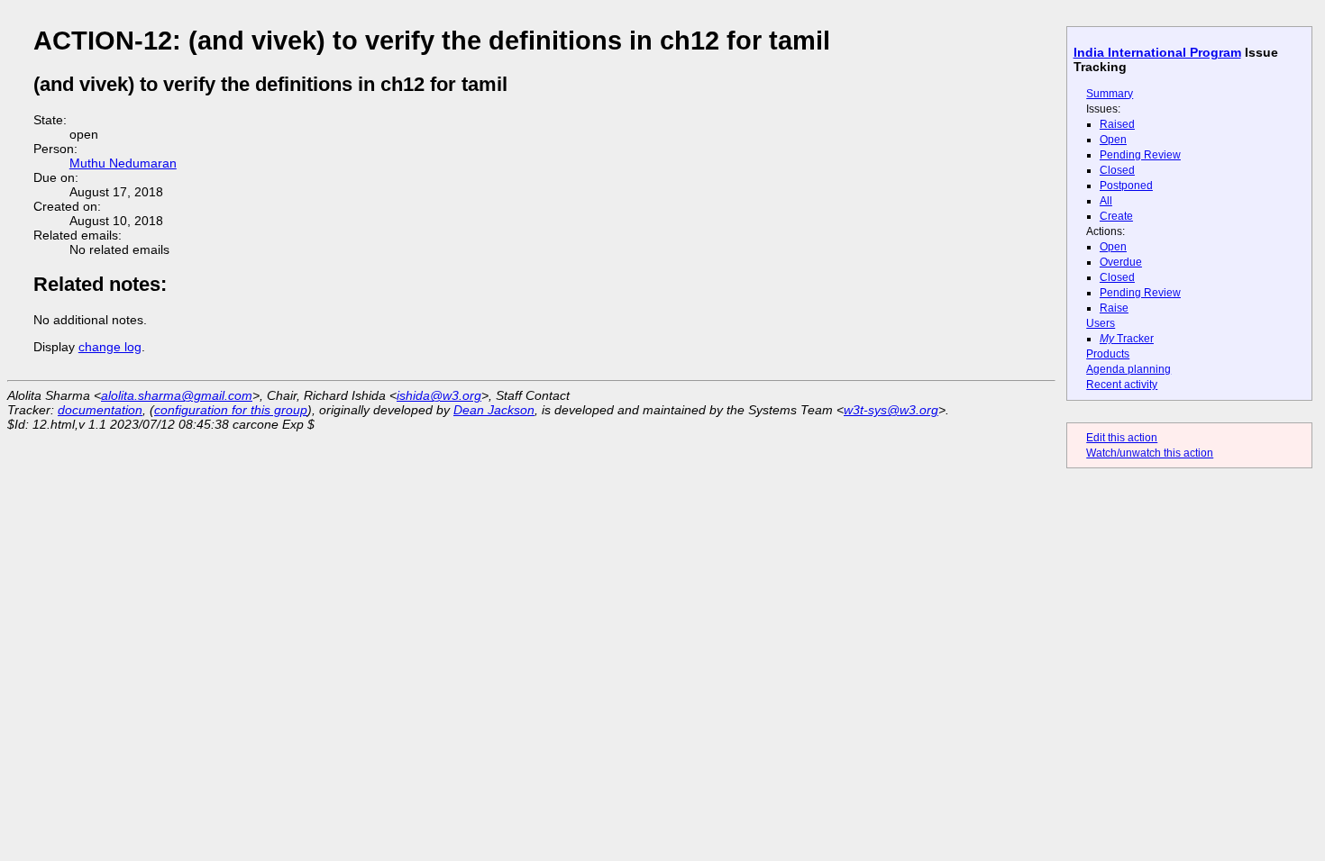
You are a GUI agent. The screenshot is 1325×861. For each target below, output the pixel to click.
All (1106, 201)
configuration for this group (230, 410)
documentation (100, 410)
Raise (1114, 308)
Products (1107, 354)
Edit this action (1121, 437)
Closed (1117, 170)
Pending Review (1140, 155)
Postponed (1126, 185)
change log (110, 347)
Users (1100, 323)
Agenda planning (1128, 369)
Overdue (1121, 262)
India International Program (1157, 52)
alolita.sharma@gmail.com (176, 395)
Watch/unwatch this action (1149, 453)
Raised (1117, 124)
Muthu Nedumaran (123, 163)
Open (1113, 139)
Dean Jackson (494, 410)
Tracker (1127, 338)
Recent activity (1121, 384)
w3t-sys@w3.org (891, 410)
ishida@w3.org (439, 395)
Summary (1109, 93)
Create (1116, 216)
